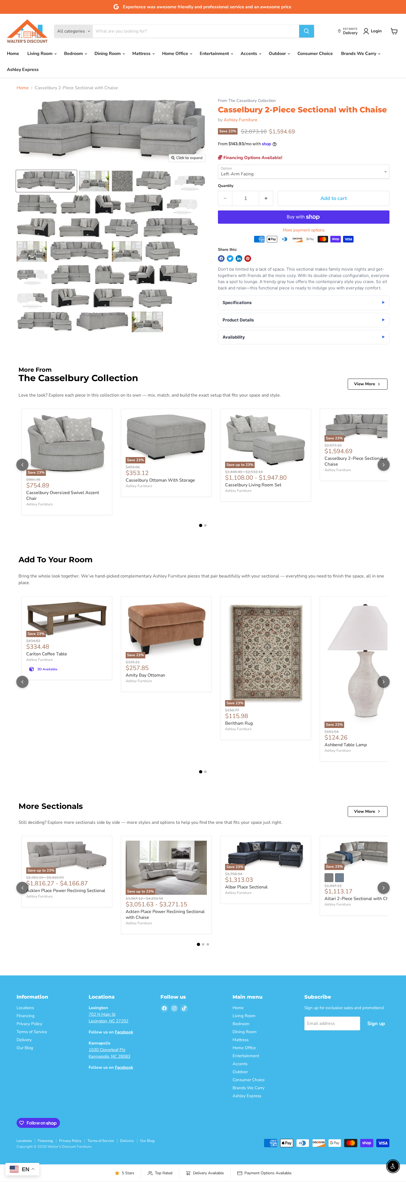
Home (13, 54)
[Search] (306, 31)
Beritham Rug (239, 723)
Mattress (142, 54)
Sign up (376, 1023)
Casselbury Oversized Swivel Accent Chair (62, 496)
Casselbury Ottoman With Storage (160, 480)
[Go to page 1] (200, 525)
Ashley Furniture (240, 120)
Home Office (175, 54)
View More (364, 384)
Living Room (40, 54)
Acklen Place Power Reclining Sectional (65, 891)
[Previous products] (22, 465)
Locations (25, 1007)
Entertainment (215, 54)
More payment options (304, 230)
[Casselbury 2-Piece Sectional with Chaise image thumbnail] (46, 181)
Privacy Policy (29, 1024)
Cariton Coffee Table (46, 654)
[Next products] (384, 465)
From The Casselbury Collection (247, 100)
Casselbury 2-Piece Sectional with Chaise (359, 461)
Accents (249, 54)
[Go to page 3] (208, 944)
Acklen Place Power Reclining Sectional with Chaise (165, 914)
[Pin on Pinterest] (247, 258)
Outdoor (278, 54)
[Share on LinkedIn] (239, 258)
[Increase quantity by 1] (266, 198)
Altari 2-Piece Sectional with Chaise (361, 899)
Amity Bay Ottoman (145, 675)
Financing (26, 1016)
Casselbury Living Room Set (253, 485)
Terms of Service (32, 1032)
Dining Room (108, 54)
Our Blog (25, 1048)
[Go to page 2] (205, 525)
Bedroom (74, 54)
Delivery (24, 1040)
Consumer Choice (315, 54)
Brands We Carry (359, 54)
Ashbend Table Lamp (346, 745)
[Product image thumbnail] (94, 181)
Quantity (225, 186)
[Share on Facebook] (221, 258)
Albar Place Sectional (246, 887)
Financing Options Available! (252, 158)
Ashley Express (23, 70)
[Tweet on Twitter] (230, 258)
